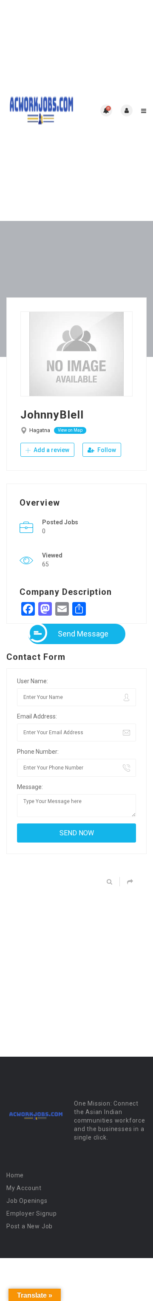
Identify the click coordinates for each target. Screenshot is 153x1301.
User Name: (32, 681)
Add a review (50, 450)
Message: (30, 786)
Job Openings (27, 1200)
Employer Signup (31, 1213)
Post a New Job (29, 1226)
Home (15, 1175)
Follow (106, 450)
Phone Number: (38, 751)
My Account (24, 1188)
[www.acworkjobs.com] (41, 110)
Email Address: (37, 716)
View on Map (70, 430)
